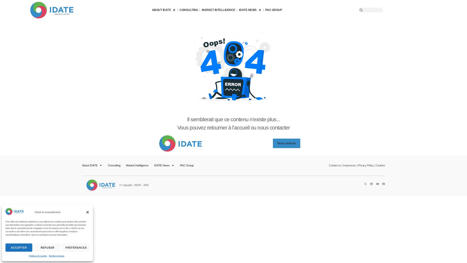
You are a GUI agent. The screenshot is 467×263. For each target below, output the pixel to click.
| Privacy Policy (365, 165)
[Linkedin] (371, 184)
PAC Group (273, 10)
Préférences (76, 247)
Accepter (19, 247)
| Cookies (380, 165)
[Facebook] (383, 184)
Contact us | (335, 165)
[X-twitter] (365, 184)
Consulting (189, 10)
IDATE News (248, 10)
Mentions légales (56, 256)
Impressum (349, 165)
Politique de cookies (38, 256)
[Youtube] (377, 184)
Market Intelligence (218, 10)
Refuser (47, 247)
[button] (87, 212)
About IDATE (161, 10)
